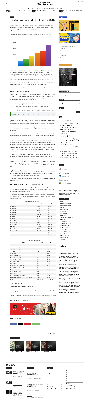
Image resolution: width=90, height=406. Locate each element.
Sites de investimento (66, 183)
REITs (74, 151)
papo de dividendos (67, 144)
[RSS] (67, 374)
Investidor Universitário (64, 227)
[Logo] (45, 3)
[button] (7, 3)
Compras (28, 386)
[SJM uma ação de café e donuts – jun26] (17, 346)
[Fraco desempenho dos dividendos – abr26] (48, 346)
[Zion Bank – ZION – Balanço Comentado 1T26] (34, 11)
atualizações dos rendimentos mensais (33, 295)
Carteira (62, 50)
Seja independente (64, 229)
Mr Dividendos (63, 211)
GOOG (66, 129)
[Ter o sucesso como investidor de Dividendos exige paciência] (9, 382)
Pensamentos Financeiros (65, 203)
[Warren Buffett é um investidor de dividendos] (9, 392)
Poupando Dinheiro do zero (65, 223)
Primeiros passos (65, 173)
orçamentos (71, 140)
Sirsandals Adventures (64, 237)
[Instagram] (67, 372)
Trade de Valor (72, 153)
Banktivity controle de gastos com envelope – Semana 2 (18, 372)
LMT (70, 133)
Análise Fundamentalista (17, 385)
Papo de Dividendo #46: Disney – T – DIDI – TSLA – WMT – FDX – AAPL (45, 332)
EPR (67, 127)
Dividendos (19, 15)
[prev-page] (10, 355)
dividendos (16, 318)
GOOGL (72, 129)
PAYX (61, 146)
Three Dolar (62, 239)
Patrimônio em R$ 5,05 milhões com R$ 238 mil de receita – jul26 (34, 373)
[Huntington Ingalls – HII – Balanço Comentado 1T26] (8, 11)
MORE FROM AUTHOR (25, 337)
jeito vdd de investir (70, 131)
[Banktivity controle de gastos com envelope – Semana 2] (9, 372)
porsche (62, 149)
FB (72, 127)
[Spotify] (67, 376)
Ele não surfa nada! (64, 209)
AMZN (68, 121)
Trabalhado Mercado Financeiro (66, 217)
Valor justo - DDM (65, 180)
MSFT (72, 138)
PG (65, 146)
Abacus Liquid (62, 201)
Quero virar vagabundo (64, 235)
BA (61, 123)
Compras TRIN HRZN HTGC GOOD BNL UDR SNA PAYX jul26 (35, 385)
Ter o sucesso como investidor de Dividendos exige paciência (17, 383)
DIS (76, 123)
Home (11, 15)
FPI (61, 129)
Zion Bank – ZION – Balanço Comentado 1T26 (46, 10)
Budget (66, 123)
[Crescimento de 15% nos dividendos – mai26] (33, 346)
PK (69, 146)
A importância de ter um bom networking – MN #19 (20, 332)
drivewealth (63, 127)
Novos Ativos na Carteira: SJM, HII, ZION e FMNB (72, 10)
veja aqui (32, 286)
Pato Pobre (62, 207)
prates (67, 149)
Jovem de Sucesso (63, 213)
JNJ (61, 133)
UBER (68, 155)
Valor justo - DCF (65, 176)
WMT (74, 157)
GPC (20, 318)
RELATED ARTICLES (15, 337)
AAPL (62, 121)
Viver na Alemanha (65, 157)
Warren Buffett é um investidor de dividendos (17, 392)
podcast (74, 146)
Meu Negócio (64, 138)
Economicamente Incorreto (65, 205)
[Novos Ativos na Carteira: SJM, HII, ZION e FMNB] (61, 11)
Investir (14, 15)
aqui (53, 94)
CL (71, 123)
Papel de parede (63, 142)
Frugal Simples (63, 233)
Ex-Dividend (64, 169)
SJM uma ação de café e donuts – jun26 (34, 395)
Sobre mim (62, 57)
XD (61, 60)
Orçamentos (63, 55)
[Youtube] (67, 381)
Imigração (62, 131)
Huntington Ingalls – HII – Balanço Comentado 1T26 (20, 10)
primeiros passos (65, 151)
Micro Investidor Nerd (64, 225)
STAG (61, 153)
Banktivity (14, 373)
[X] (67, 379)
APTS (74, 121)
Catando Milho (63, 219)
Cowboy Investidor (64, 221)
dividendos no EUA (25, 300)
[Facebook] (67, 370)
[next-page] (13, 355)
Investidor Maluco (63, 215)
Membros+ (65, 136)
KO (66, 133)
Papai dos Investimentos (65, 231)
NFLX (76, 138)
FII (76, 127)
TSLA (63, 155)
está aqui (42, 87)
